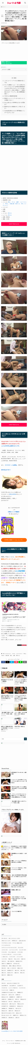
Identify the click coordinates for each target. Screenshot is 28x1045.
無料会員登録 (12, 494)
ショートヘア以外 (13, 987)
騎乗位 (9, 975)
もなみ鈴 (20, 985)
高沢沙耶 (11, 1017)
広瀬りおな (17, 1001)
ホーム (3, 1040)
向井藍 (18, 994)
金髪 (17, 202)
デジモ (4, 952)
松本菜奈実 (13, 1006)
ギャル (13, 202)
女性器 (4, 999)
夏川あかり (5, 997)
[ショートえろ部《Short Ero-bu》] (14, 3)
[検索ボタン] (25, 3)
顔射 (4, 975)
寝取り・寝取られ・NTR (15, 965)
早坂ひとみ (20, 1003)
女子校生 (5, 965)
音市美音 (4, 1017)
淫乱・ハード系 (11, 968)
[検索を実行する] (25, 739)
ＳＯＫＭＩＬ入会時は (11, 465)
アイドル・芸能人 (17, 943)
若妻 (17, 972)
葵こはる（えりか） (6, 1015)
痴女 (17, 970)
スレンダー (22, 949)
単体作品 (19, 961)
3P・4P (4, 938)
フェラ (4, 959)
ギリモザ (4, 987)
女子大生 (16, 963)
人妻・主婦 (10, 961)
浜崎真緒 (4, 1008)
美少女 (10, 972)
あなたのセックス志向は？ (13, 983)
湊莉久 (11, 1010)
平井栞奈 (4, 1001)
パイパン (19, 956)
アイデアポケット (6, 943)
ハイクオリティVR (6, 954)
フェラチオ (22, 987)
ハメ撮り (5, 956)
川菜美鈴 (11, 999)
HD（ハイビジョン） (7, 653)
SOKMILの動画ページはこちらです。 (14, 540)
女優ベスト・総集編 (7, 963)
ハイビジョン (17, 954)
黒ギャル (17, 203)
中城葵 (12, 990)
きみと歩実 (13, 985)
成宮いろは (13, 1003)
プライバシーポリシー (10, 1040)
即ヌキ (10, 213)
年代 (10, 1001)
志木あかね (5, 1003)
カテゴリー (3, 67)
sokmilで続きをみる (14, 224)
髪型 (17, 1017)
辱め (22, 972)
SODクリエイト (6, 940)
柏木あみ (20, 1006)
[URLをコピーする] (25, 662)
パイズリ (12, 956)
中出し (7, 203)
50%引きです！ (6, 470)
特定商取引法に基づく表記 (20, 1040)
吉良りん (11, 994)
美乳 (4, 972)
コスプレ (5, 949)
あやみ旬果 (5, 985)
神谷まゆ (17, 1010)
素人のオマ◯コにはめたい (8, 1013)
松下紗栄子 (5, 1006)
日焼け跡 (12, 203)
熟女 (4, 970)
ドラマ (20, 952)
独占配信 (10, 970)
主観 (23, 959)
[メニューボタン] (3, 3)
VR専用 (14, 940)
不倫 (10, 959)
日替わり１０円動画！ (14, 511)
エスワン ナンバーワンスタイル (9, 947)
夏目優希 (12, 997)
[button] (3, 662)
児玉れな (4, 994)
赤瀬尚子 (15, 1015)
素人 (9, 202)
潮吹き (20, 968)
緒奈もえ (18, 1013)
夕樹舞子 (19, 997)
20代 (3, 983)
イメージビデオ (6, 945)
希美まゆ (23, 999)
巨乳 (4, 968)
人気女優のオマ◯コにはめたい (9, 992)
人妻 (4, 961)
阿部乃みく (23, 1015)
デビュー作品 (12, 952)
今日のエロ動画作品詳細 (10, 96)
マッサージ (5, 990)
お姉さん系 (22, 940)
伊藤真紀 (20, 992)
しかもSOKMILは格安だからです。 (10, 446)
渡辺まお (4, 1010)
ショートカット (19, 653)
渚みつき (18, 1008)
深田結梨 (11, 1008)
